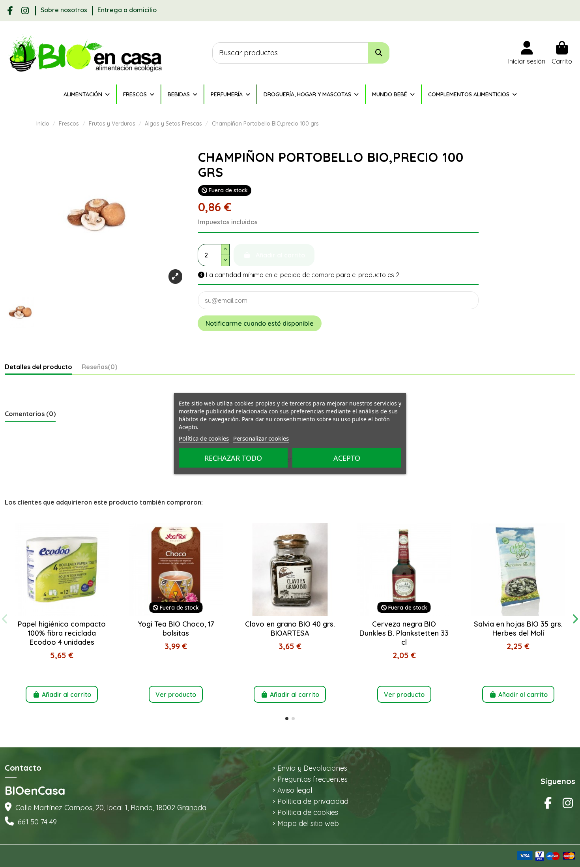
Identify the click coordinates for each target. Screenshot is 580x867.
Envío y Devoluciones (312, 768)
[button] (286, 718)
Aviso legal (294, 790)
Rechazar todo (233, 458)
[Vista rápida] (62, 612)
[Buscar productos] (378, 53)
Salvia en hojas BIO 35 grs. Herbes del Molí (518, 628)
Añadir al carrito (66, 694)
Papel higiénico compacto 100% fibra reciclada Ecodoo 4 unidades (62, 632)
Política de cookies (307, 812)
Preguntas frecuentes (312, 779)
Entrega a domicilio (127, 10)
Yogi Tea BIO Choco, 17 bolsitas (176, 628)
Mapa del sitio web (308, 823)
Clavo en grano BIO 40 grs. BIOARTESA (290, 628)
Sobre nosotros (65, 10)
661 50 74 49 (37, 821)
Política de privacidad (312, 801)
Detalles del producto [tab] (38, 367)
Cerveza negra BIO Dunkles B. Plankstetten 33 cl (404, 632)
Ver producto (175, 694)
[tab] (99, 369)
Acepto (346, 458)
